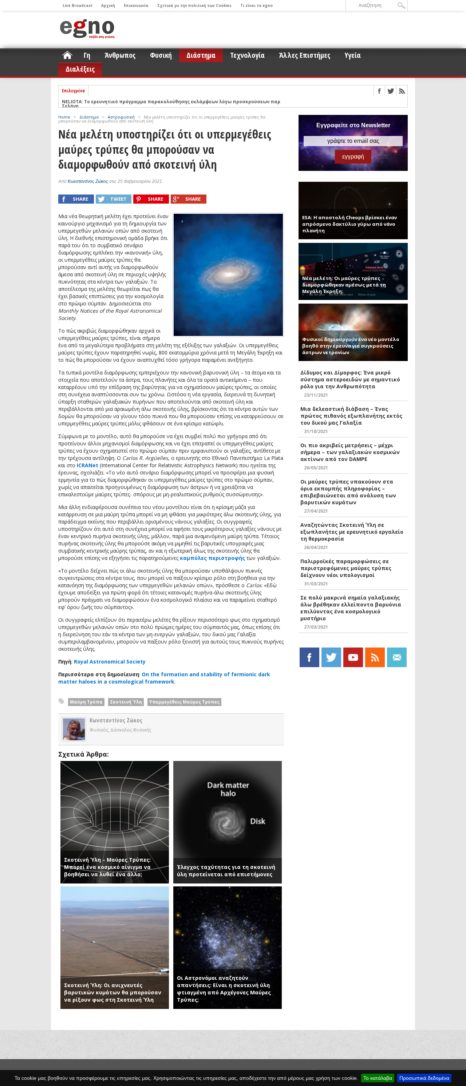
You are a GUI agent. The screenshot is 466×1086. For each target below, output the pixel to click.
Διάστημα (201, 55)
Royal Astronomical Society (110, 661)
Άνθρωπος (120, 55)
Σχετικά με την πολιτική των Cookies (194, 5)
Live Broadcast (77, 5)
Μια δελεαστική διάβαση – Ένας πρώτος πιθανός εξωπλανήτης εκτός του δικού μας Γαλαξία (351, 415)
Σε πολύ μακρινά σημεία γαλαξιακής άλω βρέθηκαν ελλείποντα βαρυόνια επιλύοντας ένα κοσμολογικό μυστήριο (350, 608)
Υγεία (353, 55)
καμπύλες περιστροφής (212, 557)
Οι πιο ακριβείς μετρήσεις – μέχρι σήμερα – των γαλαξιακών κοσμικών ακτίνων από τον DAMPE (350, 452)
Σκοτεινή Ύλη (126, 702)
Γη (87, 55)
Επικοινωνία (136, 5)
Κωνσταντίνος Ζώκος (88, 181)
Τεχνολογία (247, 55)
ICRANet (87, 465)
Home (64, 117)
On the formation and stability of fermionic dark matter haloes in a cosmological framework (164, 678)
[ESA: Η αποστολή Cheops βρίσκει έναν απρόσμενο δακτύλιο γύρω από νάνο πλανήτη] (353, 185)
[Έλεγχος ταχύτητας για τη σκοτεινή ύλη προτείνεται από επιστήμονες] (227, 764)
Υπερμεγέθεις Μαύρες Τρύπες (184, 702)
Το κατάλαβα (377, 1078)
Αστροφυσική (121, 117)
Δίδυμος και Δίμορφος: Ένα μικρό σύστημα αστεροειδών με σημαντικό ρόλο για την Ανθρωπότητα (350, 379)
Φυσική (161, 55)
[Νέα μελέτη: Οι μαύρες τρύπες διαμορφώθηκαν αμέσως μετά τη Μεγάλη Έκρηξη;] (353, 246)
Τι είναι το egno (256, 5)
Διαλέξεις (80, 69)
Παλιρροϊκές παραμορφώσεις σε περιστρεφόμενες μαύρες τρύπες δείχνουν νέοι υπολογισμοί (345, 568)
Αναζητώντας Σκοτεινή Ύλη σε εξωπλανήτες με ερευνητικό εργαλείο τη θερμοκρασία (351, 531)
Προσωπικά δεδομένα (424, 1078)
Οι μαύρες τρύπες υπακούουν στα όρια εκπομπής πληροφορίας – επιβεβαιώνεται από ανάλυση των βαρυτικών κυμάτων (348, 492)
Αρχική (108, 5)
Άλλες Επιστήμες (304, 55)
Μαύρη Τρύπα (86, 702)
